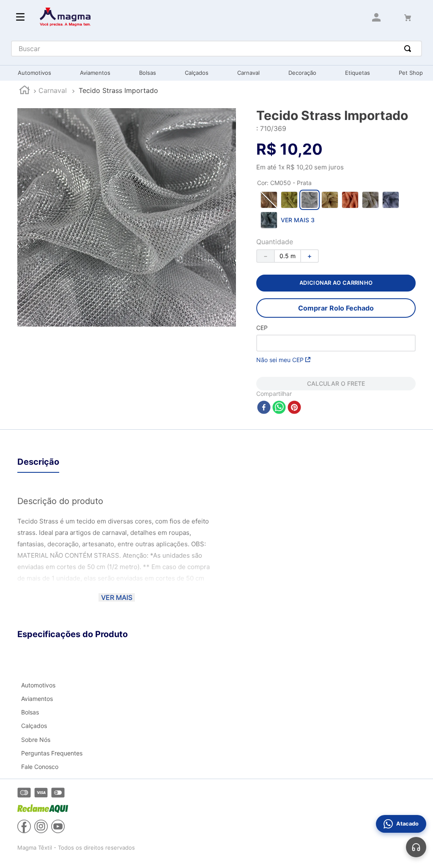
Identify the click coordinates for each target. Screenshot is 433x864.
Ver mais (116, 597)
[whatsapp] (279, 408)
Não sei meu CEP (280, 359)
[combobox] (216, 49)
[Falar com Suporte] (416, 847)
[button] (268, 199)
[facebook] (264, 408)
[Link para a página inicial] (24, 91)
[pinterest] (294, 408)
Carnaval (52, 90)
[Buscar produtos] (409, 48)
